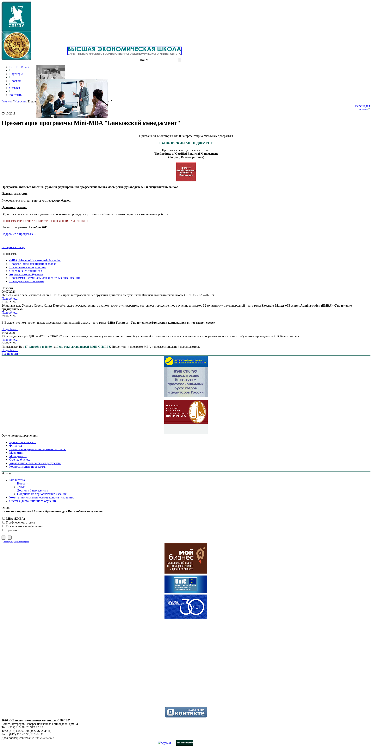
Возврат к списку (13, 247)
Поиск (144, 60)
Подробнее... (10, 298)
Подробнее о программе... (19, 234)
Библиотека (17, 480)
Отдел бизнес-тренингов (25, 270)
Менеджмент (18, 456)
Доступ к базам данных (32, 490)
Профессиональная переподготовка (32, 263)
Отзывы (14, 87)
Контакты (15, 94)
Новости (20, 101)
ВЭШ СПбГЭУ (19, 66)
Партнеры (16, 73)
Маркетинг (16, 452)
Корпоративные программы (27, 466)
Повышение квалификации (27, 267)
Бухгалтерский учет (22, 442)
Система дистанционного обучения (32, 501)
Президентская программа (26, 281)
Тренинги (12, 530)
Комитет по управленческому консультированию (41, 497)
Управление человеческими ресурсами (35, 463)
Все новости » (11, 353)
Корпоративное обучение (26, 274)
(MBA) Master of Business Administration (35, 260)
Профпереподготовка (20, 522)
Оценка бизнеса (19, 459)
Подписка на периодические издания (41, 494)
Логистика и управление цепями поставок (37, 449)
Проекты (15, 80)
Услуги (21, 487)
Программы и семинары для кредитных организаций (44, 277)
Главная (7, 101)
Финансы (15, 445)
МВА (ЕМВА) (15, 518)
